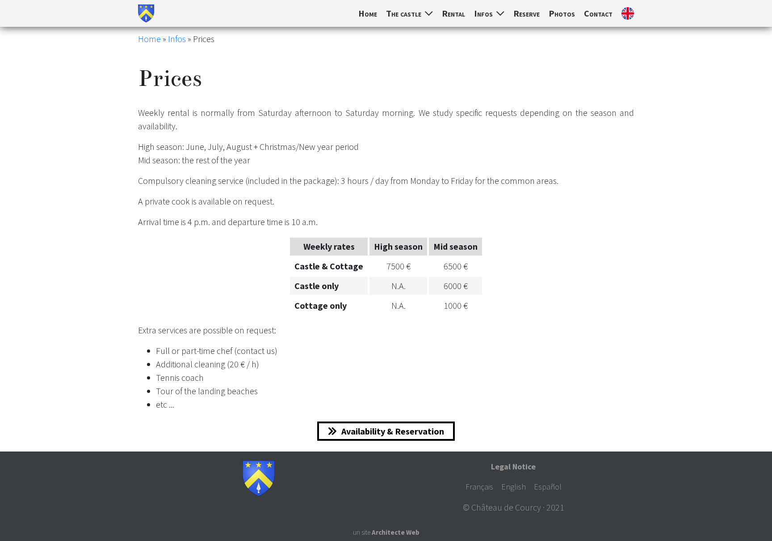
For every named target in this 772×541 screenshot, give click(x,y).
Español (548, 486)
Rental (453, 13)
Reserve (526, 13)
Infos (483, 13)
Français (479, 486)
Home (367, 13)
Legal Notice (513, 466)
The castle (403, 13)
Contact (598, 13)
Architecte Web (396, 532)
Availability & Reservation (392, 431)
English (513, 486)
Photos (562, 13)
